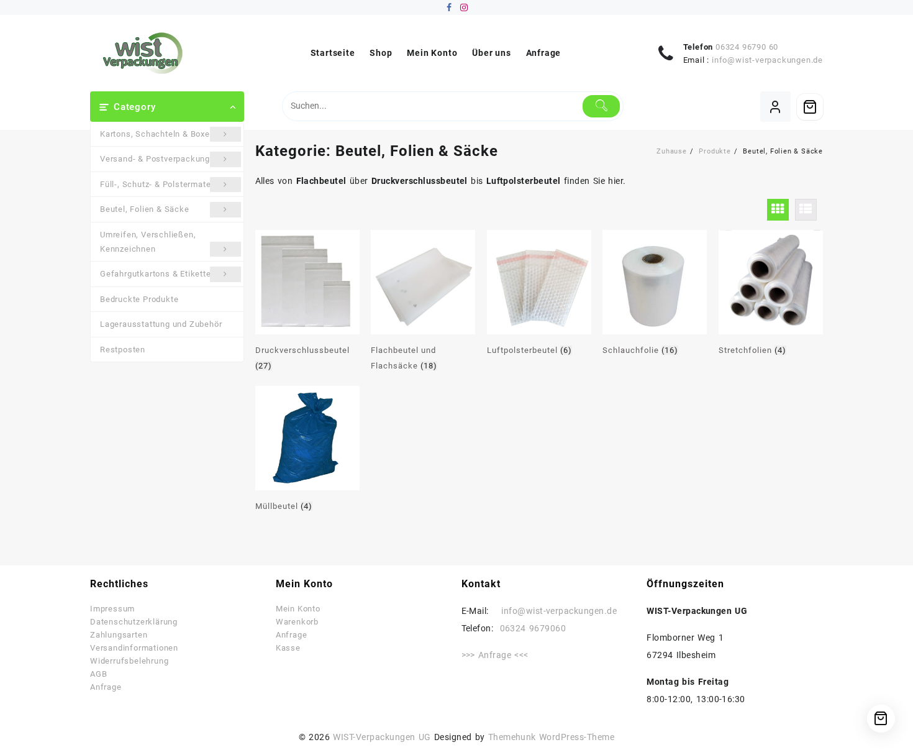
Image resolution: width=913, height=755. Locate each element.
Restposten (122, 349)
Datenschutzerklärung (134, 621)
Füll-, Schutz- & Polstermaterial (162, 184)
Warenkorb (297, 621)
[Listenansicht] (806, 210)
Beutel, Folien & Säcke (144, 209)
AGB (98, 674)
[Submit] (601, 106)
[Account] (775, 106)
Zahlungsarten (118, 634)
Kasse (288, 647)
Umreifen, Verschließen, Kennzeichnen (148, 242)
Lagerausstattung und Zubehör (161, 324)
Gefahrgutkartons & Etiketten (158, 273)
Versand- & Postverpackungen (160, 158)
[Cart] (809, 106)
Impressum (112, 608)
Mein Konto (298, 608)
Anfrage (106, 687)
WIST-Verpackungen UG (381, 737)
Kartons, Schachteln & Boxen (157, 134)
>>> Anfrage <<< (495, 655)
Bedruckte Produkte (139, 299)
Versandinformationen (134, 647)
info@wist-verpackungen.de (767, 60)
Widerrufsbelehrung (129, 661)
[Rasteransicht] (778, 210)
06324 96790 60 (746, 47)
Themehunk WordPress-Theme (551, 737)
